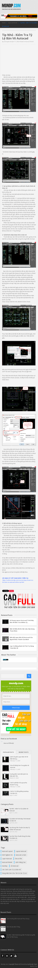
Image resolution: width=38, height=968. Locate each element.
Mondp (11, 7)
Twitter (11, 955)
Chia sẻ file (18, 859)
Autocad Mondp (9, 743)
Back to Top (33, 966)
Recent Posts (23, 752)
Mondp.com (4, 964)
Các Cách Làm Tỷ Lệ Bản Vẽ (11, 869)
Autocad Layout (7, 851)
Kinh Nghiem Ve (7, 855)
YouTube (15, 955)
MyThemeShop (23, 964)
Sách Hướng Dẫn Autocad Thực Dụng (18, 919)
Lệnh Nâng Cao (20, 862)
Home (4, 23)
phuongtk (6, 41)
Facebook (2, 955)
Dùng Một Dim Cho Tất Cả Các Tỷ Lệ (14, 873)
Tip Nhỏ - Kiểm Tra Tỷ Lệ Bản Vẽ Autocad (18, 810)
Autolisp (4, 866)
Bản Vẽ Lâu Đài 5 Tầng (13, 927)
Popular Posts (8, 752)
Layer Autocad (7, 859)
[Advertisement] (19, 60)
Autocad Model (12, 23)
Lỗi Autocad (14, 866)
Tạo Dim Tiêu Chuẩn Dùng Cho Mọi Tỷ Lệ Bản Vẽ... (19, 837)
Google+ (7, 955)
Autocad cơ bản (21, 855)
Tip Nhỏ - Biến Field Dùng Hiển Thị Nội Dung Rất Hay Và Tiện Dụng (21, 936)
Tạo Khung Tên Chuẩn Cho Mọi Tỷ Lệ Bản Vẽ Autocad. (19, 828)
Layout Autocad (21, 851)
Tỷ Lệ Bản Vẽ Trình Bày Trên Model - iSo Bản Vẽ (20, 820)
